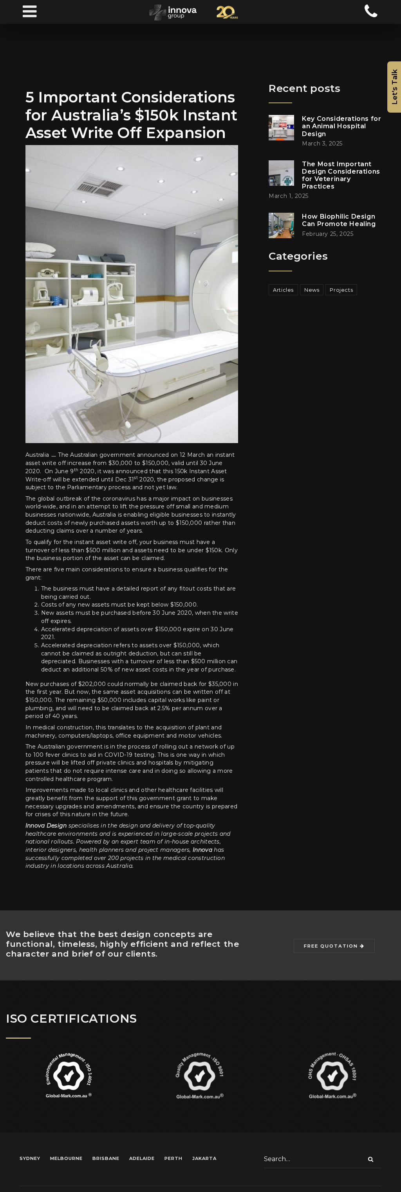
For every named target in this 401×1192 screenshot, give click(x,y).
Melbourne (66, 1158)
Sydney (30, 1158)
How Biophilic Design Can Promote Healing (339, 220)
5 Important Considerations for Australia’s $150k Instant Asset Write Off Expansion (131, 115)
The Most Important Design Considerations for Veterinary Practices (341, 175)
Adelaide (142, 1158)
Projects (341, 290)
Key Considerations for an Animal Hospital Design (341, 126)
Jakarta (204, 1158)
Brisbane (105, 1158)
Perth (173, 1158)
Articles (283, 290)
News (311, 290)
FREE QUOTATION (332, 946)
